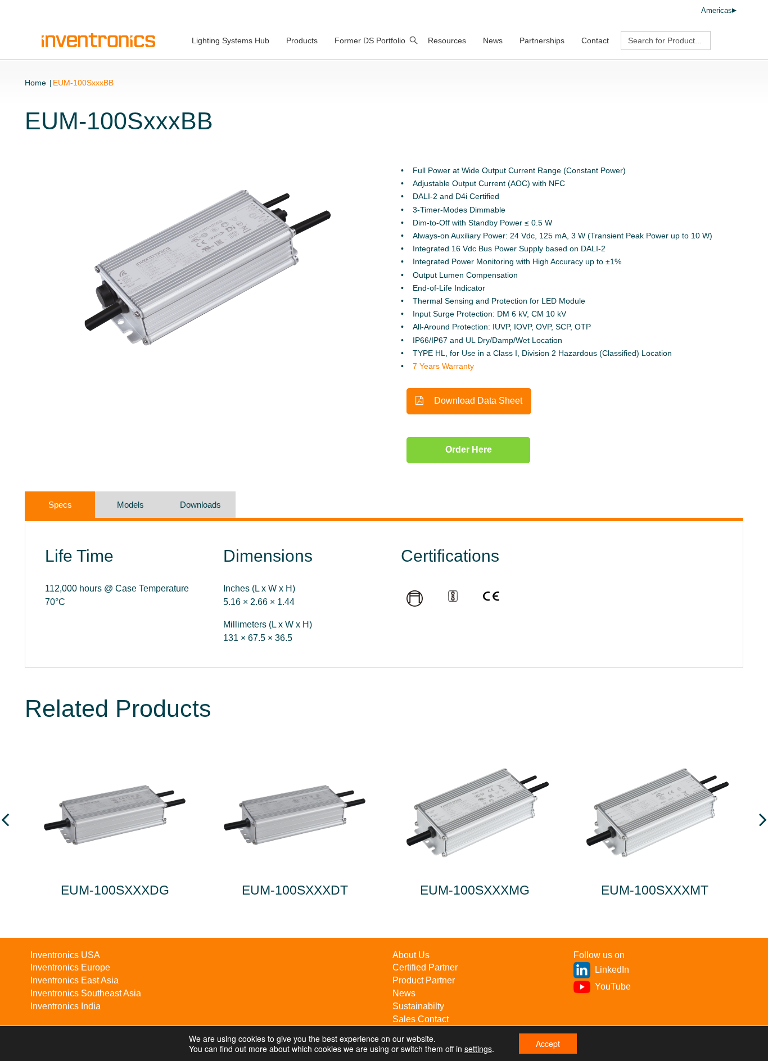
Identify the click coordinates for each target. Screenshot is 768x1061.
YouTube (613, 986)
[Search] (413, 40)
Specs (60, 504)
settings (478, 1049)
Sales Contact (420, 1019)
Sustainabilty (418, 1006)
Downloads (200, 504)
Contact (595, 40)
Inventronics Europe (70, 967)
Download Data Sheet (477, 400)
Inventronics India (65, 1006)
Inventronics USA (65, 955)
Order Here (468, 449)
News (493, 40)
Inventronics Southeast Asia (85, 993)
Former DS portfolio (370, 40)
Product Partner (423, 980)
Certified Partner (425, 967)
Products (302, 40)
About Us (411, 955)
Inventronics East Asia (74, 980)
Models (130, 504)
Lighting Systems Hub (230, 40)
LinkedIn (612, 969)
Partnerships (541, 40)
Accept (548, 1043)
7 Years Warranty (443, 366)
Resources (447, 40)
